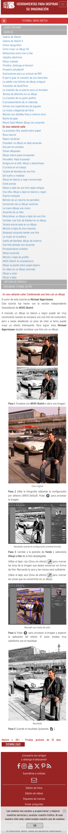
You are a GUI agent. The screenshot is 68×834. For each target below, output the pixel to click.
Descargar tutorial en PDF (18, 286)
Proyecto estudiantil (13, 69)
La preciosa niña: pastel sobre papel (22, 130)
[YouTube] (30, 766)
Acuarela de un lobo (13, 212)
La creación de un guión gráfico (19, 98)
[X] (37, 766)
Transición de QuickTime (15, 86)
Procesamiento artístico (15, 249)
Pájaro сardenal (11, 139)
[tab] (34, 27)
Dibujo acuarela (11, 253)
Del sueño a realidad (13, 175)
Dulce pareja (9, 183)
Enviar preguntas (34, 804)
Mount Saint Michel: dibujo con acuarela (23, 122)
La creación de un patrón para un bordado (25, 90)
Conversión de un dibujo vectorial (20, 204)
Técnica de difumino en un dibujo (20, 94)
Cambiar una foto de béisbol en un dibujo (24, 220)
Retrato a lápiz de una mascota (19, 228)
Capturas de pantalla (15, 281)
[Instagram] (24, 766)
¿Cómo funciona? (12, 27)
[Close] (64, 811)
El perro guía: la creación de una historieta (25, 78)
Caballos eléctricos (12, 57)
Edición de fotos (34, 788)
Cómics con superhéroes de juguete (22, 106)
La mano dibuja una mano (16, 208)
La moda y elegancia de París (18, 110)
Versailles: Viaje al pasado (16, 159)
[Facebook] (18, 766)
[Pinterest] (43, 766)
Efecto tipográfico (12, 45)
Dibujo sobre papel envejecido (18, 155)
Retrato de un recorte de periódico (21, 200)
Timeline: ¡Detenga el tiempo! (18, 65)
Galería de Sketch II (13, 41)
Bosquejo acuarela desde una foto (21, 232)
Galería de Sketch (12, 37)
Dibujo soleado (10, 61)
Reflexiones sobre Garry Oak (18, 53)
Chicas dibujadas (11, 151)
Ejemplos (8, 32)
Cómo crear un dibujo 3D (16, 49)
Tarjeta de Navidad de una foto (19, 171)
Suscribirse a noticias (34, 773)
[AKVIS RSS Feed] (49, 766)
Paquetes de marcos (34, 799)
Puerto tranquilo (11, 196)
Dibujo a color (10, 273)
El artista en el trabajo (14, 167)
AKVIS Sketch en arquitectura (18, 261)
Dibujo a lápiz (10, 277)
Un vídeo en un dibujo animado (19, 269)
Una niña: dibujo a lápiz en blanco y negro (24, 192)
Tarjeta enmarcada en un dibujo (20, 224)
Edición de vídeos (34, 793)
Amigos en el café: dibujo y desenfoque (23, 163)
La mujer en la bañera (14, 236)
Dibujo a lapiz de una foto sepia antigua (23, 188)
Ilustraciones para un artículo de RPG (22, 73)
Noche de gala (10, 118)
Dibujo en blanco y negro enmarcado (22, 179)
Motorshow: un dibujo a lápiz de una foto (24, 216)
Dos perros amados (13, 147)
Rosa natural (9, 135)
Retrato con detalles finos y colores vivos (24, 114)
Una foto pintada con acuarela (19, 245)
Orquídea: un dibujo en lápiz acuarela (22, 143)
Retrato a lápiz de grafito (16, 257)
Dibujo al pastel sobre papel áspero (21, 265)
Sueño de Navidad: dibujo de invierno (22, 241)
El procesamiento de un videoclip (20, 102)
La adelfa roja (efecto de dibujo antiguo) (24, 81)
